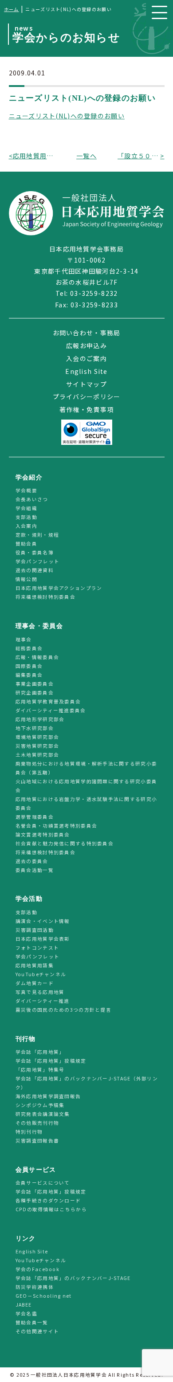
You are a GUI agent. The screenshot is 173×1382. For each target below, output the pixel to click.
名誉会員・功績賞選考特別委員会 (56, 825)
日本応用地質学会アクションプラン (59, 588)
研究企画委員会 (35, 692)
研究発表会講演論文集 (43, 1114)
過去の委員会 (32, 861)
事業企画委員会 (35, 683)
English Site (86, 371)
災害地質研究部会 (37, 745)
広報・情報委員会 (37, 657)
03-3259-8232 (94, 293)
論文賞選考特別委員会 (43, 834)
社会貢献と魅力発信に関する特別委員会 (65, 843)
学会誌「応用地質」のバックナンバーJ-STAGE (73, 1278)
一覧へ (86, 155)
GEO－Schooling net (44, 1296)
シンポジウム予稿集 (40, 1105)
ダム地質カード (35, 983)
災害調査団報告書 (37, 1140)
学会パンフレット (37, 561)
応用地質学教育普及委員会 (48, 701)
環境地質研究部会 (37, 737)
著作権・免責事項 (86, 409)
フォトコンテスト (37, 947)
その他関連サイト (37, 1331)
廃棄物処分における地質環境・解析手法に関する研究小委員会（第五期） (86, 768)
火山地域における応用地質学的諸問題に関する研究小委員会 (86, 785)
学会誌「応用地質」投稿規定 (51, 1060)
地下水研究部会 (35, 728)
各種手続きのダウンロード (48, 1200)
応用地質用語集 (35, 965)
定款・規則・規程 (37, 535)
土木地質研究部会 (37, 754)
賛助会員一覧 (32, 1322)
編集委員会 (29, 674)
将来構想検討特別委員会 (45, 597)
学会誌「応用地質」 (40, 1051)
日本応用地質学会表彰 (43, 938)
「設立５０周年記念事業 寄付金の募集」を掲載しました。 (139, 155)
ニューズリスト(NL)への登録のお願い (67, 115)
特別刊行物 (29, 1131)
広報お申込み (86, 345)
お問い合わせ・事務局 (87, 332)
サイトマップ (86, 384)
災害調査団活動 (35, 930)
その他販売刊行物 (37, 1122)
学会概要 (26, 490)
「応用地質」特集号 (40, 1069)
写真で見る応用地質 (40, 992)
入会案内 (26, 526)
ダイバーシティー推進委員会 (51, 710)
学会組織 (26, 508)
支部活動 (26, 517)
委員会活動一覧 (35, 870)
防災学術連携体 (35, 1287)
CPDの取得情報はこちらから (54, 1209)
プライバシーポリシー (87, 396)
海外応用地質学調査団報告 (48, 1096)
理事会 (24, 639)
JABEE (23, 1305)
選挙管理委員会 (35, 816)
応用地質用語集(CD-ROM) (34, 155)
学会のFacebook (37, 1269)
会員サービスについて (43, 1182)
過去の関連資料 (35, 570)
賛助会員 (26, 544)
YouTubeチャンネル (41, 974)
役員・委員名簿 (35, 553)
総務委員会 (29, 648)
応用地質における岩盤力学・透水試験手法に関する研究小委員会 (86, 803)
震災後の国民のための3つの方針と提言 (63, 1009)
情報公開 (26, 579)
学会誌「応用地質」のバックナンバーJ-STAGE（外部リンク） (87, 1083)
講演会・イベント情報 (43, 921)
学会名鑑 (26, 1314)
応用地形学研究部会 (40, 719)
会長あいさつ (32, 499)
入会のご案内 (86, 358)
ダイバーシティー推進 (43, 1000)
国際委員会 (29, 666)
